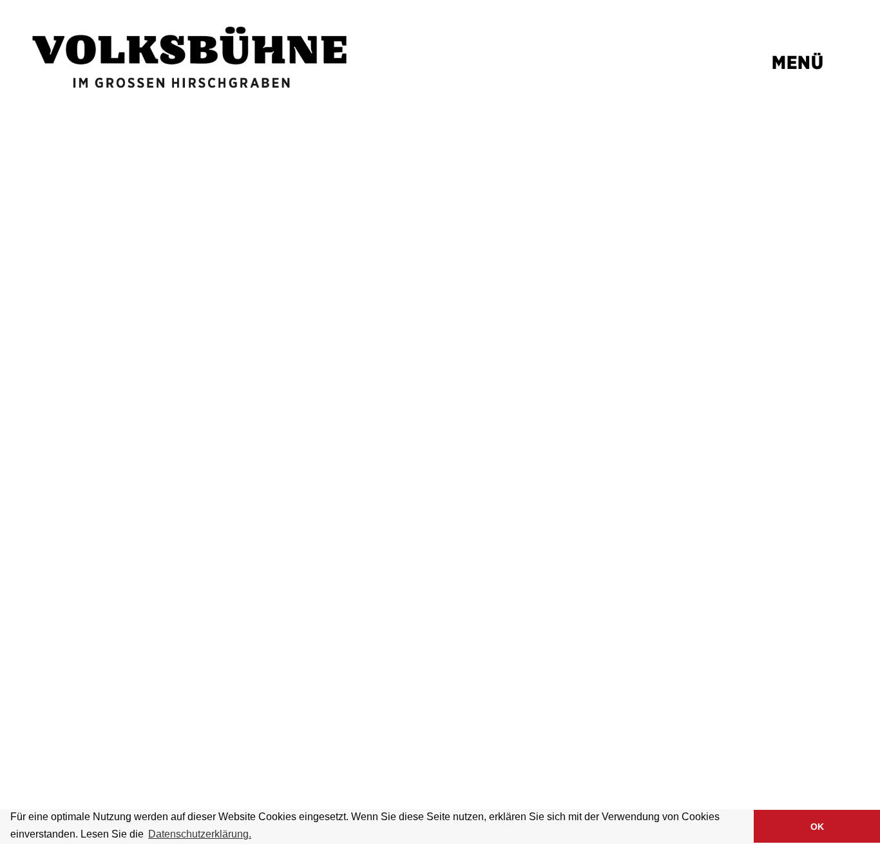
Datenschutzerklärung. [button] (199, 834)
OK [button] (817, 826)
